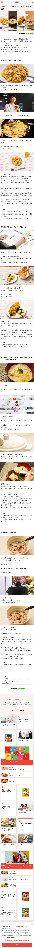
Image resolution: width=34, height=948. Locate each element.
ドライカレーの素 (7, 704)
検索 (32, 2)
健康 (26, 704)
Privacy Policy (13, 935)
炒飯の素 (17, 699)
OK (17, 945)
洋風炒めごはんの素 (17, 704)
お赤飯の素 (26, 702)
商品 (30, 704)
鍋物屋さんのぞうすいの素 (11, 702)
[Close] (32, 924)
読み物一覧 (10, 699)
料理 (20, 702)
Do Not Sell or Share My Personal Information (17, 940)
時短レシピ (24, 699)
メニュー (2, 2)
